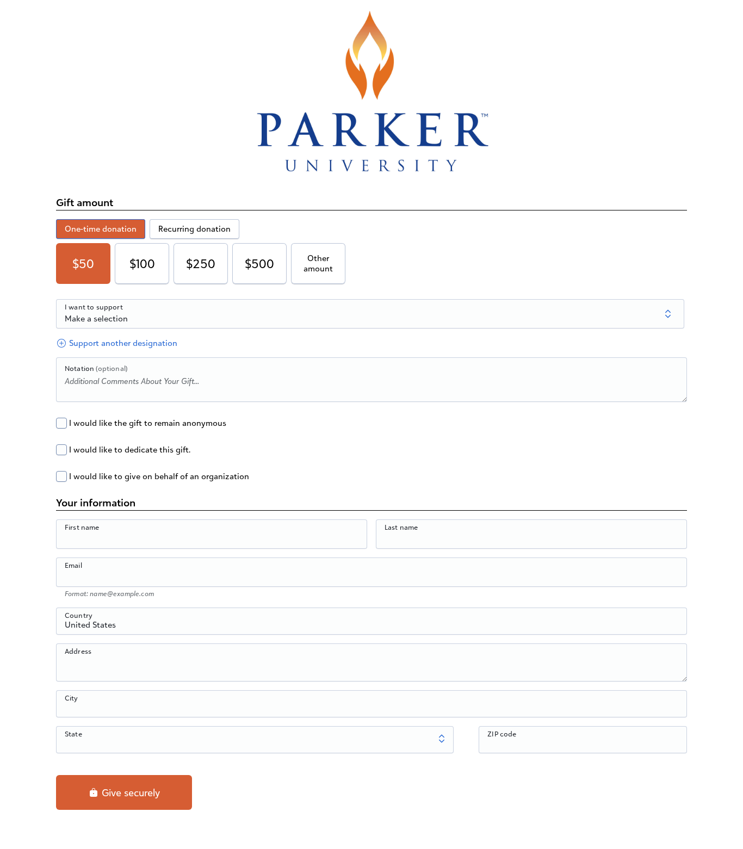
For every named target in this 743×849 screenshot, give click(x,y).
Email (73, 565)
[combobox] (371, 627)
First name (82, 527)
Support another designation (122, 343)
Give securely (129, 792)
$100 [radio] (142, 263)
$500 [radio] (259, 263)
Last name (401, 527)
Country (78, 615)
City (71, 697)
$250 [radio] (200, 263)
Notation (96, 368)
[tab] (100, 229)
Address (78, 651)
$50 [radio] (83, 263)
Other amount (318, 263)
